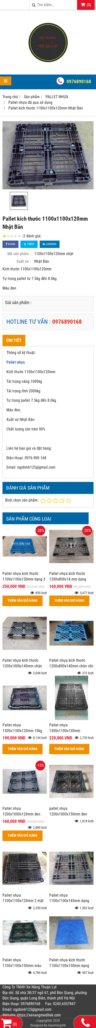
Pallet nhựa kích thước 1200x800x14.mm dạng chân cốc (67, 579)
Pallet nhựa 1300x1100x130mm (64, 728)
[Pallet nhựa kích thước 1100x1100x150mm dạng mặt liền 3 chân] (71, 953)
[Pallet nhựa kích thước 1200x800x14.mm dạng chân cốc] (71, 567)
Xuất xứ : (23, 261)
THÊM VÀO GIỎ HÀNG (22, 600)
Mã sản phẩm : (19, 253)
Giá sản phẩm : (18, 302)
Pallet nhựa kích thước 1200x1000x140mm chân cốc (22, 666)
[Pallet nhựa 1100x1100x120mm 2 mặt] (24, 889)
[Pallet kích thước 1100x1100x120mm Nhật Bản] (48, 155)
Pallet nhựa (15, 362)
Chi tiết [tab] (14, 340)
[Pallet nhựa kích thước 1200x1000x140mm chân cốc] (24, 654)
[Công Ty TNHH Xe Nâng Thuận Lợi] (48, 65)
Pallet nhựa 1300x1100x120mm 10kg (22, 728)
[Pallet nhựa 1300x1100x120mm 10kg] (24, 718)
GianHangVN (57, 1025)
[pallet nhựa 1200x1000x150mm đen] (71, 802)
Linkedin (50, 244)
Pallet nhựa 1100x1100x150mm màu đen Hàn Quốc (21, 966)
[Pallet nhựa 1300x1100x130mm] (71, 718)
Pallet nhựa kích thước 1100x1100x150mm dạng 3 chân (23, 579)
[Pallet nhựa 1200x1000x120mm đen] (24, 802)
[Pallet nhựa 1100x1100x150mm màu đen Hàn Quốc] (24, 953)
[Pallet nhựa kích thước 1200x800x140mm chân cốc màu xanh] (71, 654)
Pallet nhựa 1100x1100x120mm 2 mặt (23, 898)
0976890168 (78, 81)
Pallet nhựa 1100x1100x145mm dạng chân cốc (69, 901)
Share (11, 244)
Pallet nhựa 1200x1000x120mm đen (21, 811)
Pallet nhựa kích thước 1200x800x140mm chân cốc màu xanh (71, 666)
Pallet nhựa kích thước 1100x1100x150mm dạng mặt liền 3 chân (69, 966)
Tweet (30, 244)
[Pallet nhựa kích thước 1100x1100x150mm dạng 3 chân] (24, 567)
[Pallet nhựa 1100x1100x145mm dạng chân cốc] (71, 889)
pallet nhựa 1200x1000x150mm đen (68, 811)
